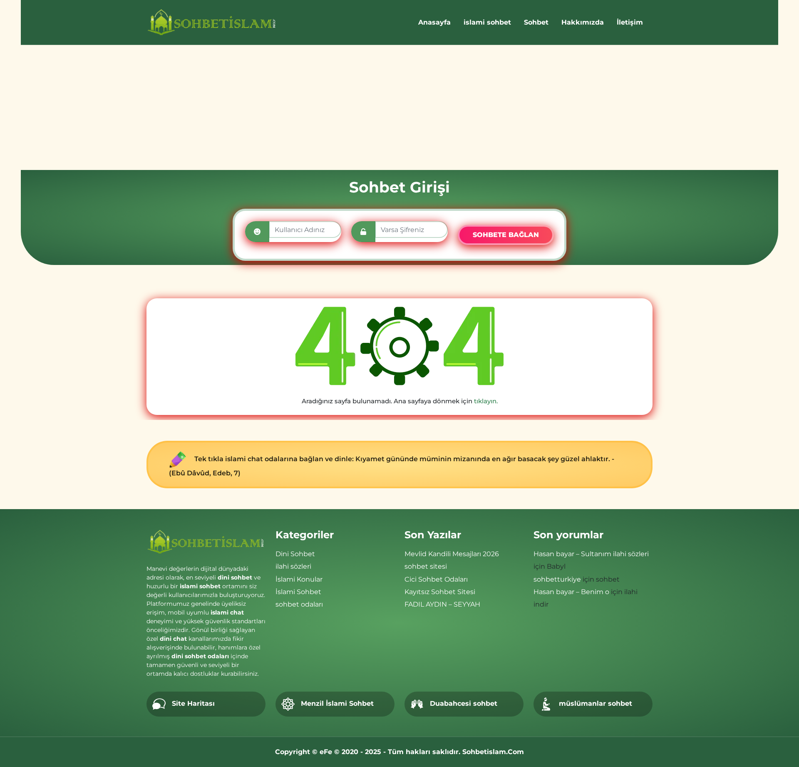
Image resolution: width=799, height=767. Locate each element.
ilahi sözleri (293, 566)
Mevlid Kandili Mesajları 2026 (451, 554)
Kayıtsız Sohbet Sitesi (439, 592)
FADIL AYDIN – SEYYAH (442, 604)
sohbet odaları (299, 604)
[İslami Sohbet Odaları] (212, 22)
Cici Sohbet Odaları (436, 579)
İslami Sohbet (298, 592)
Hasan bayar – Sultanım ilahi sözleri (591, 554)
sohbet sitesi (425, 566)
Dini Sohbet (295, 554)
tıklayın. (486, 401)
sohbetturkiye (557, 579)
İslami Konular (299, 579)
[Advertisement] (399, 107)
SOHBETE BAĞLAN (506, 235)
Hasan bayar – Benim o (571, 592)
